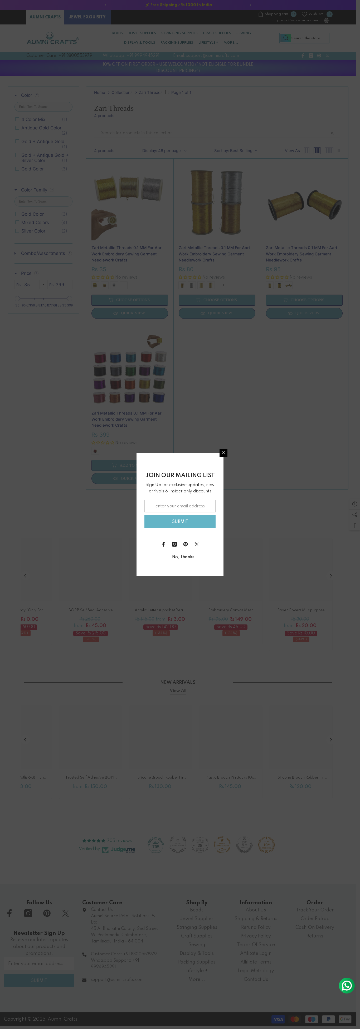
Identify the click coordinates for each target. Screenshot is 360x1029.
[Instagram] (174, 544)
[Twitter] (196, 544)
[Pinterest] (185, 544)
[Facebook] (163, 544)
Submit (180, 522)
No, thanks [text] (183, 557)
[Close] (223, 453)
